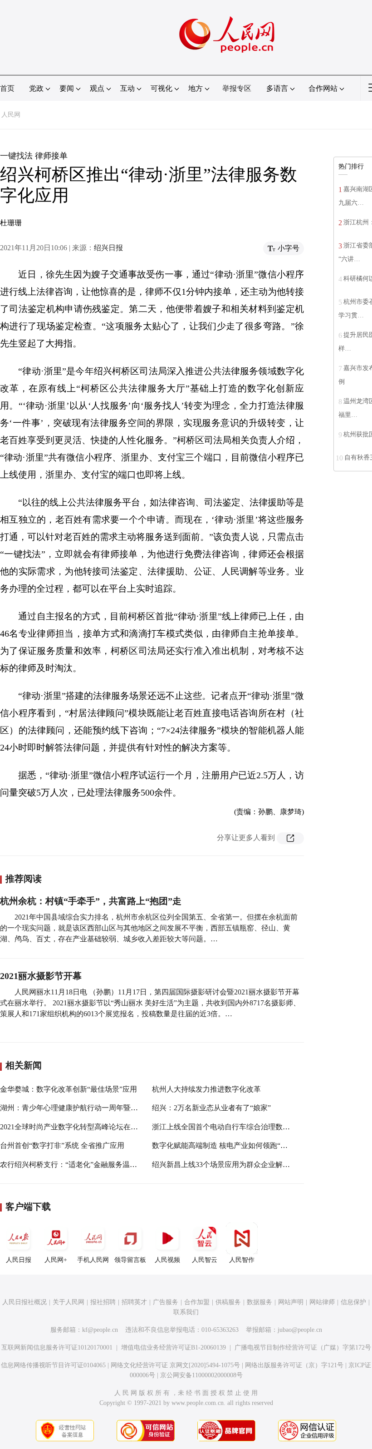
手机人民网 (93, 1259)
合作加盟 (197, 1302)
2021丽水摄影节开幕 (41, 976)
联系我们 (186, 1312)
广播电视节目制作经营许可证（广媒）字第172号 (303, 1347)
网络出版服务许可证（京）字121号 (294, 1365)
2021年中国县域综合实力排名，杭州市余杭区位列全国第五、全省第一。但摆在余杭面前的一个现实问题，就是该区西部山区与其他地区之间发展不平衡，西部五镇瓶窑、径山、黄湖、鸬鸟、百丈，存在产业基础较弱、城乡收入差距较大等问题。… (149, 928)
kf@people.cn (100, 1329)
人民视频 (167, 1259)
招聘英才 (134, 1302)
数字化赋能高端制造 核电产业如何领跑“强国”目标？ (236, 1145)
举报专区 (236, 88)
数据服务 (259, 1302)
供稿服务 (228, 1302)
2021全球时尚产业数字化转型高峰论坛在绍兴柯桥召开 (87, 1127)
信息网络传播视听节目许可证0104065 (53, 1365)
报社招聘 (103, 1302)
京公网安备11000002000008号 (201, 1375)
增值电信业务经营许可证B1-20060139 (173, 1347)
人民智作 (242, 1259)
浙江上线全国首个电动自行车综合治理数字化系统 (232, 1127)
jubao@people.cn (300, 1329)
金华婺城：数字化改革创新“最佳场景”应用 (68, 1089)
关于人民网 (68, 1302)
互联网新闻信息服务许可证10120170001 (57, 1347)
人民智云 (204, 1259)
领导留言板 (130, 1259)
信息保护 (353, 1302)
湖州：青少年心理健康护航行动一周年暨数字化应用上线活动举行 (105, 1108)
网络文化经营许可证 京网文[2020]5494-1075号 (175, 1365)
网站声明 (290, 1302)
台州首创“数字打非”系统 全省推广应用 (62, 1145)
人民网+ (55, 1259)
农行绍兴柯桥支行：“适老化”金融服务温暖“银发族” (82, 1164)
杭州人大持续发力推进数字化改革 (206, 1089)
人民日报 (18, 1259)
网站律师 (322, 1302)
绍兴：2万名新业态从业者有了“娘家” (211, 1108)
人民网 (10, 114)
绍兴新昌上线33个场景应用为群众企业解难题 (224, 1164)
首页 (7, 88)
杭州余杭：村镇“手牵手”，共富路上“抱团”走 (90, 901)
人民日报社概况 (24, 1302)
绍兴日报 (108, 248)
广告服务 (165, 1302)
